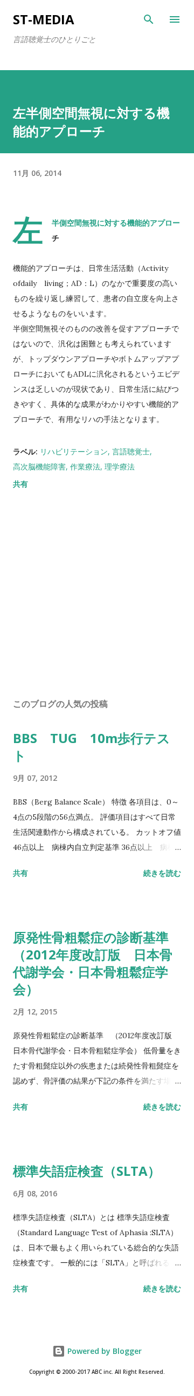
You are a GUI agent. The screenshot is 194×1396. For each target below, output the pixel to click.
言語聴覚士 (131, 451)
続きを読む (162, 873)
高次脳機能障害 (39, 466)
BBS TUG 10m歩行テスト (91, 746)
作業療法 (85, 466)
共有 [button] (20, 484)
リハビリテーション (74, 451)
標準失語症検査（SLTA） (87, 1171)
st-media (43, 19)
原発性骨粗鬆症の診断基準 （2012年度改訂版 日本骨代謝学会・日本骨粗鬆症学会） (97, 963)
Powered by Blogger (103, 1351)
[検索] (148, 19)
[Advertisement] (97, 595)
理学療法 (120, 466)
